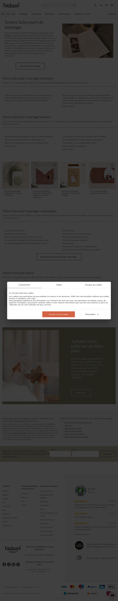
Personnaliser (90, 314)
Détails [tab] (59, 285)
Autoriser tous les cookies (58, 314)
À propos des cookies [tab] (93, 285)
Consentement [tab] (24, 285)
